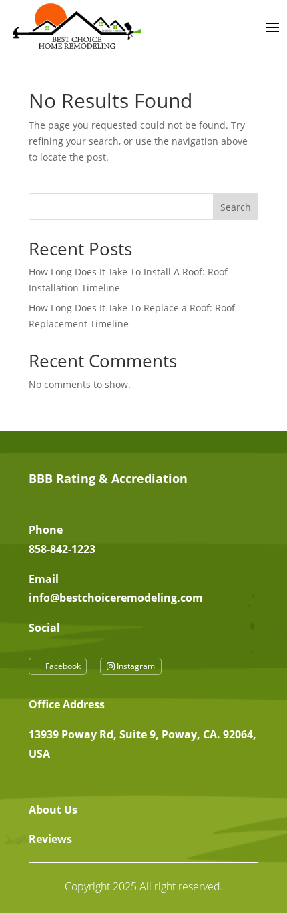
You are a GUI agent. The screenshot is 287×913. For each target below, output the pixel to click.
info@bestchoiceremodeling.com (116, 597)
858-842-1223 (62, 549)
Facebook (63, 666)
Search (235, 207)
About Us (53, 809)
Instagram (136, 666)
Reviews (50, 839)
